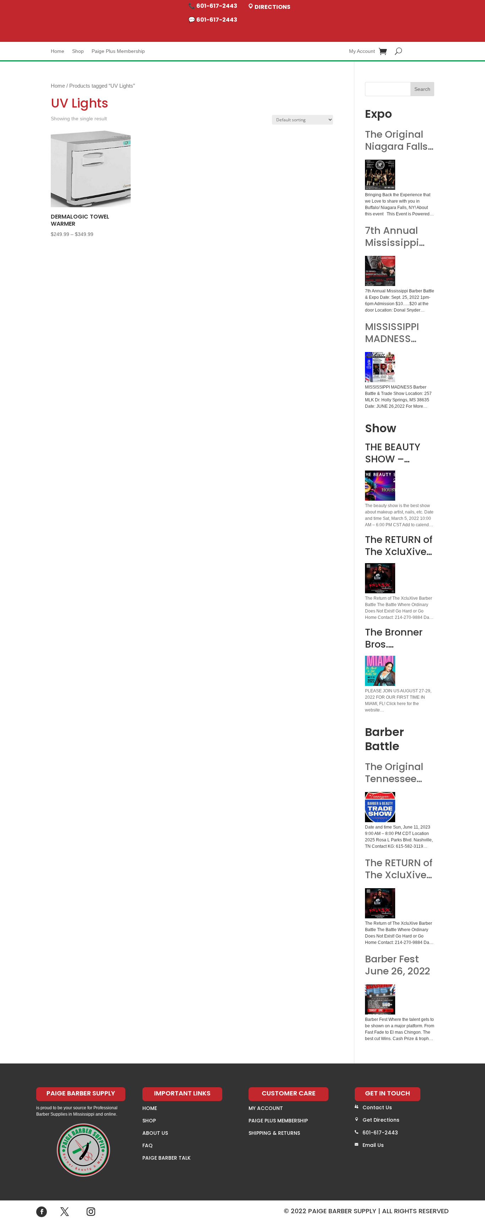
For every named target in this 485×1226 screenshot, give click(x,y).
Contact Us (377, 1107)
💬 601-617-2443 (212, 20)
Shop (78, 51)
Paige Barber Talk (166, 1157)
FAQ (147, 1145)
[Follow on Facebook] (41, 1211)
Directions (272, 7)
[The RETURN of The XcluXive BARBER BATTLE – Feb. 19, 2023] (380, 903)
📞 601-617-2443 (212, 6)
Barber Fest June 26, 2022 (397, 965)
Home (57, 51)
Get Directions (381, 1119)
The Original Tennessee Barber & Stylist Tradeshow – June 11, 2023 (396, 773)
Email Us (373, 1145)
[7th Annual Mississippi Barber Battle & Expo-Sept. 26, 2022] (380, 271)
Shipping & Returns (274, 1133)
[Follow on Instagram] (90, 1211)
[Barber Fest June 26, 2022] (380, 999)
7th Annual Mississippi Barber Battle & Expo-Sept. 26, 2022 (396, 237)
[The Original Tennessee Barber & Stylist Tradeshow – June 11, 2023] (380, 807)
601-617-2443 (380, 1132)
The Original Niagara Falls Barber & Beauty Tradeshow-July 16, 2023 (396, 140)
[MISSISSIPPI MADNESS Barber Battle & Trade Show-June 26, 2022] (380, 367)
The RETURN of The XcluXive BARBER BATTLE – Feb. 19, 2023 (398, 869)
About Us (155, 1133)
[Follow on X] (64, 1211)
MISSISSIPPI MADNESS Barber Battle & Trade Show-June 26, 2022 (396, 333)
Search (422, 89)
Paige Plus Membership (118, 51)
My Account (362, 51)
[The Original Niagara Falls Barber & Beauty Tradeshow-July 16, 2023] (380, 175)
